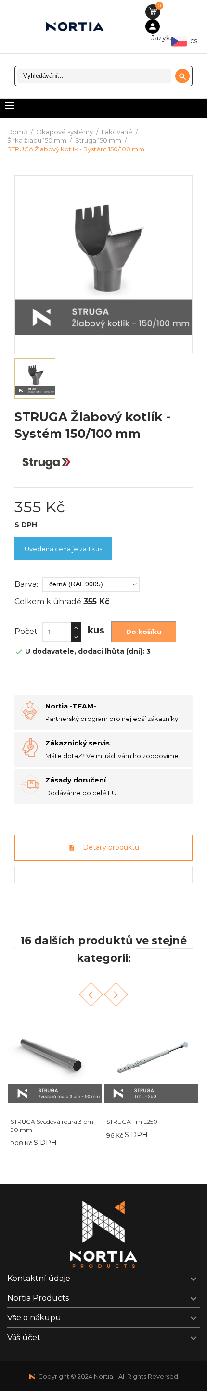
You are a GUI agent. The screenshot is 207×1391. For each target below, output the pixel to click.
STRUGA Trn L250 (131, 1121)
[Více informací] (86, 1142)
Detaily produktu (110, 847)
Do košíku (143, 631)
